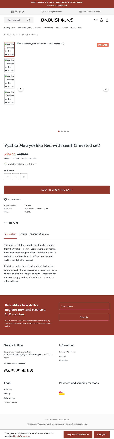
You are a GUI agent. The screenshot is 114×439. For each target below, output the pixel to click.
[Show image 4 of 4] (68, 131)
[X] (23, 12)
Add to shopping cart (57, 189)
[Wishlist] (96, 20)
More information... (21, 436)
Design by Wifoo (63, 419)
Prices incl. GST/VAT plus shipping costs (20, 158)
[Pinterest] (17, 222)
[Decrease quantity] (7, 176)
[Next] (106, 88)
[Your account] (101, 20)
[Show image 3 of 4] (65, 131)
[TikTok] (20, 12)
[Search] (28, 20)
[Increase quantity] (23, 176)
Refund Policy (9, 398)
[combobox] (13, 20)
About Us (8, 389)
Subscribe (84, 317)
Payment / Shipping (67, 352)
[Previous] (20, 88)
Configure (101, 434)
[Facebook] (12, 12)
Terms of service (10, 402)
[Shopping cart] (107, 20)
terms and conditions (34, 323)
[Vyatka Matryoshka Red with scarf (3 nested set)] (63, 88)
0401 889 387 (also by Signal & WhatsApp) (21, 355)
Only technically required (78, 434)
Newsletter (63, 360)
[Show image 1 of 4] (59, 131)
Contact (62, 356)
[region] (57, 88)
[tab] (10, 234)
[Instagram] (16, 12)
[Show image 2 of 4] (62, 131)
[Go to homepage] (57, 20)
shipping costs (46, 424)
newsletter (63, 5)
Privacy (7, 393)
